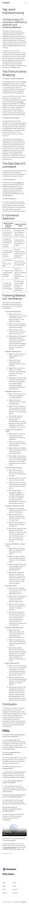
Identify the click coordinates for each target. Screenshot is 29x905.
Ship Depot (6, 3)
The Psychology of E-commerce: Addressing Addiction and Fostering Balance (14, 23)
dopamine (20, 183)
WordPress (24, 902)
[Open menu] (26, 3)
